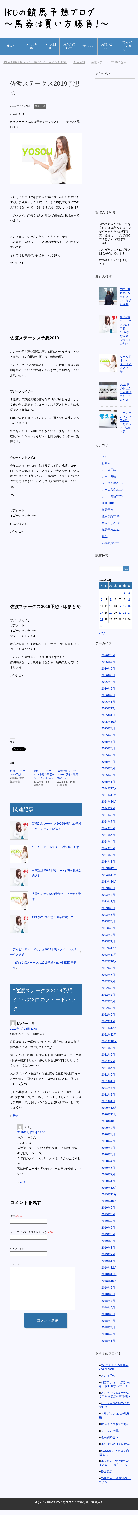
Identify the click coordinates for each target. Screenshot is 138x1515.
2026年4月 (108, 687)
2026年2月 (108, 700)
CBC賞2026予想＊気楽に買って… (54, 922)
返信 (15, 1120)
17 (101, 617)
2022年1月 (108, 1026)
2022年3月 (108, 1013)
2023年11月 (108, 880)
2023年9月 (108, 893)
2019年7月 (108, 1226)
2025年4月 (108, 766)
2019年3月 (108, 1252)
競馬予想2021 (111, 534)
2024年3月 (108, 853)
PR (104, 462)
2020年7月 (108, 1146)
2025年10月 (109, 727)
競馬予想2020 (111, 528)
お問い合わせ (107, 46)
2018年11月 (108, 1279)
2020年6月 (108, 1153)
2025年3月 (108, 773)
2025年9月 (108, 733)
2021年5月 (108, 1079)
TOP (37, 62)
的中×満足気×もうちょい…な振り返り (125, 302)
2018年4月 (108, 1326)
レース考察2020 (112, 501)
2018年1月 (108, 1346)
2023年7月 (108, 906)
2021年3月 (108, 1093)
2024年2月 (108, 860)
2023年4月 (108, 926)
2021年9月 (108, 1053)
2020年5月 (108, 1159)
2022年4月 (108, 1006)
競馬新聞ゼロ (109, 1442)
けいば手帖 (108, 1380)
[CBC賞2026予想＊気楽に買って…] (19, 929)
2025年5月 (108, 760)
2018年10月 (109, 1286)
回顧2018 (108, 508)
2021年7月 (108, 1066)
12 (110, 611)
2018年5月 (108, 1319)
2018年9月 (108, 1292)
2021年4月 (108, 1086)
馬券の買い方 (69, 46)
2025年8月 (108, 740)
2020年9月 (108, 1133)
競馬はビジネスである (115, 1429)
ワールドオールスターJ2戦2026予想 (55, 852)
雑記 (104, 541)
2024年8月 (108, 820)
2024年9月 (108, 813)
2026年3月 (108, 693)
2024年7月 (108, 826)
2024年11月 (108, 800)
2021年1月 (108, 1106)
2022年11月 (108, 959)
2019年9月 (108, 1212)
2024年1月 (108, 866)
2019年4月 (108, 1246)
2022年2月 (108, 1019)
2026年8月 (108, 660)
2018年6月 (108, 1312)
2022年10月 (109, 966)
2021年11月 (108, 1039)
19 (110, 617)
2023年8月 (108, 900)
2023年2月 (108, 940)
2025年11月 (108, 720)
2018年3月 (108, 1332)
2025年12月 (109, 713)
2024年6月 (108, 833)
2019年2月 (108, 1259)
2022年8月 (108, 979)
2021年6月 (108, 1073)
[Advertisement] (40, 301)
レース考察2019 (112, 494)
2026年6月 (108, 673)
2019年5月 (108, 1239)
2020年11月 (108, 1119)
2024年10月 (109, 806)
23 (129, 617)
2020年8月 (108, 1139)
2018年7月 (108, 1306)
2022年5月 (108, 999)
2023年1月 (108, 946)
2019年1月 (108, 1266)
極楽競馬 (106, 1476)
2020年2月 (108, 1179)
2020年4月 (108, 1166)
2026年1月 (108, 707)
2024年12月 (109, 793)
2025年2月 (108, 780)
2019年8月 (108, 1219)
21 (120, 617)
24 (101, 624)
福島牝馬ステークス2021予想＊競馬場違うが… (67, 780)
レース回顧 (50, 46)
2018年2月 (108, 1339)
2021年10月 (109, 1046)
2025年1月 (108, 786)
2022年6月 (108, 993)
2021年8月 (108, 1059)
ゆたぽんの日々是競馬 (115, 1449)
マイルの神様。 (111, 1435)
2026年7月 (108, 667)
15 (124, 611)
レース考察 (31, 46)
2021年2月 (108, 1099)
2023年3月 (108, 933)
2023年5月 (108, 920)
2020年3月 (108, 1172)
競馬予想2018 (111, 521)
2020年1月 (108, 1186)
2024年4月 (108, 846)
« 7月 (102, 638)
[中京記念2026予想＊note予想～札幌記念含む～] (19, 882)
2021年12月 (109, 1033)
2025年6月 (108, 753)
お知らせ (88, 45)
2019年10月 (109, 1206)
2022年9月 (108, 973)
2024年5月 (108, 840)
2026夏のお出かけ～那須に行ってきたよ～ (125, 397)
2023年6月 (108, 913)
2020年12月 (109, 1113)
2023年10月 (109, 886)
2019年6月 (108, 1232)
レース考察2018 (112, 488)
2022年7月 (108, 986)
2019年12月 (109, 1192)
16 (129, 611)
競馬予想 (12, 45)
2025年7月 (108, 747)
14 (120, 611)
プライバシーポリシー (126, 46)
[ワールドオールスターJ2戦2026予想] (19, 859)
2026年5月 (108, 680)
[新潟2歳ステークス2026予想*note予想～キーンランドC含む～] (19, 836)
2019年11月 (108, 1199)
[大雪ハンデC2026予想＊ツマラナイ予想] (19, 906)
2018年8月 (108, 1299)
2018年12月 (109, 1272)
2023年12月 (109, 873)
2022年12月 (109, 953)
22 (124, 617)
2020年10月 (109, 1126)
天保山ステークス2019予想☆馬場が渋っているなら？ (44, 780)
